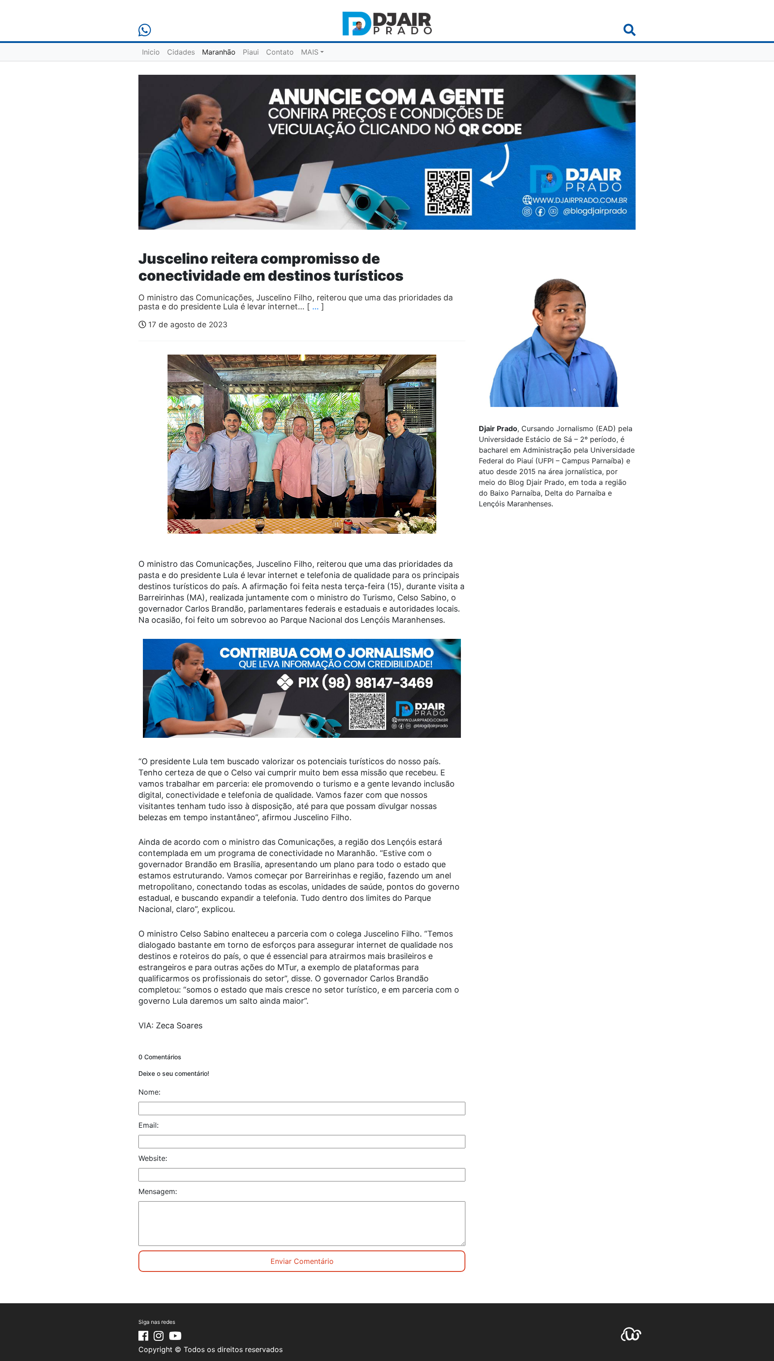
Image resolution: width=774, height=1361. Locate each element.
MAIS (309, 51)
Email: (148, 1125)
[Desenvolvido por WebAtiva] (631, 1333)
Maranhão (219, 51)
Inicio (151, 51)
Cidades (181, 51)
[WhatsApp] (144, 30)
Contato (280, 51)
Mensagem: (157, 1191)
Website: (152, 1158)
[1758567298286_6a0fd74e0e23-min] (302, 694)
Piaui (251, 51)
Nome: (149, 1091)
